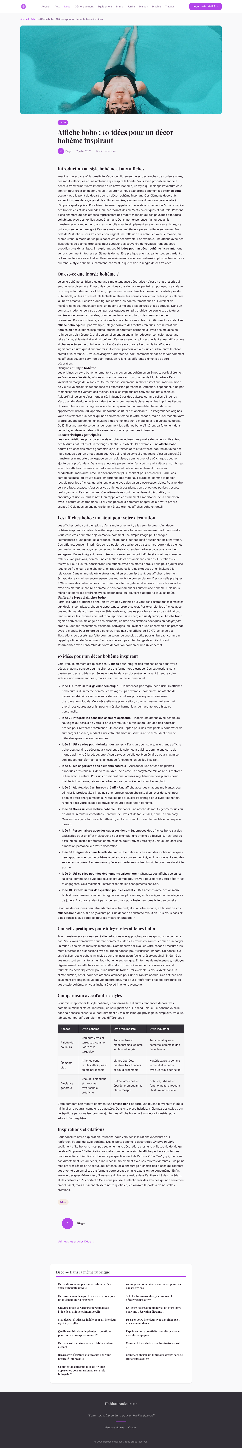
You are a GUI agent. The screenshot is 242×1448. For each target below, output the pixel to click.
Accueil (45, 6)
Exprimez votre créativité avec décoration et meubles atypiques (153, 1333)
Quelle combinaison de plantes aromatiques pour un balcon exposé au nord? (85, 1333)
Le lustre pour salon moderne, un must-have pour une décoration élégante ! (153, 1309)
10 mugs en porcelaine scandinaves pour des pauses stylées (153, 1286)
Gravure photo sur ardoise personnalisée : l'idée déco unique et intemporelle (84, 1309)
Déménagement (84, 6)
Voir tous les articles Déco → (76, 1241)
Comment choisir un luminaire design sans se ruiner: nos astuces (154, 1356)
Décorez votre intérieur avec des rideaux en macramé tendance (153, 1321)
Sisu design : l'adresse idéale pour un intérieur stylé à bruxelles (87, 1321)
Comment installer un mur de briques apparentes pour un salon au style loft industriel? (81, 1370)
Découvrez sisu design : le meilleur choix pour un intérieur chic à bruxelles (87, 1297)
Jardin (131, 6)
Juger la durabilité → (205, 6)
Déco (67, 6)
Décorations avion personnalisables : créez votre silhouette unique (84, 1286)
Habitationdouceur (121, 1403)
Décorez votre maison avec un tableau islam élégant (85, 1345)
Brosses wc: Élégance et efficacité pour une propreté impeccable (84, 1356)
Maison (143, 6)
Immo (119, 6)
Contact (132, 1427)
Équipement (105, 6)
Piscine (156, 6)
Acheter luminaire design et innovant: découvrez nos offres (149, 1297)
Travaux (170, 6)
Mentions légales (114, 1427)
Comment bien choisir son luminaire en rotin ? (154, 1345)
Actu (57, 6)
